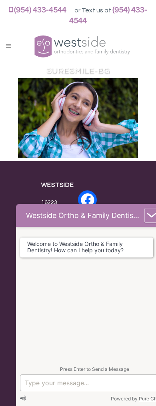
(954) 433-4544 (40, 10)
